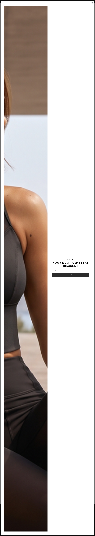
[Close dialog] (92, 3)
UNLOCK (70, 274)
